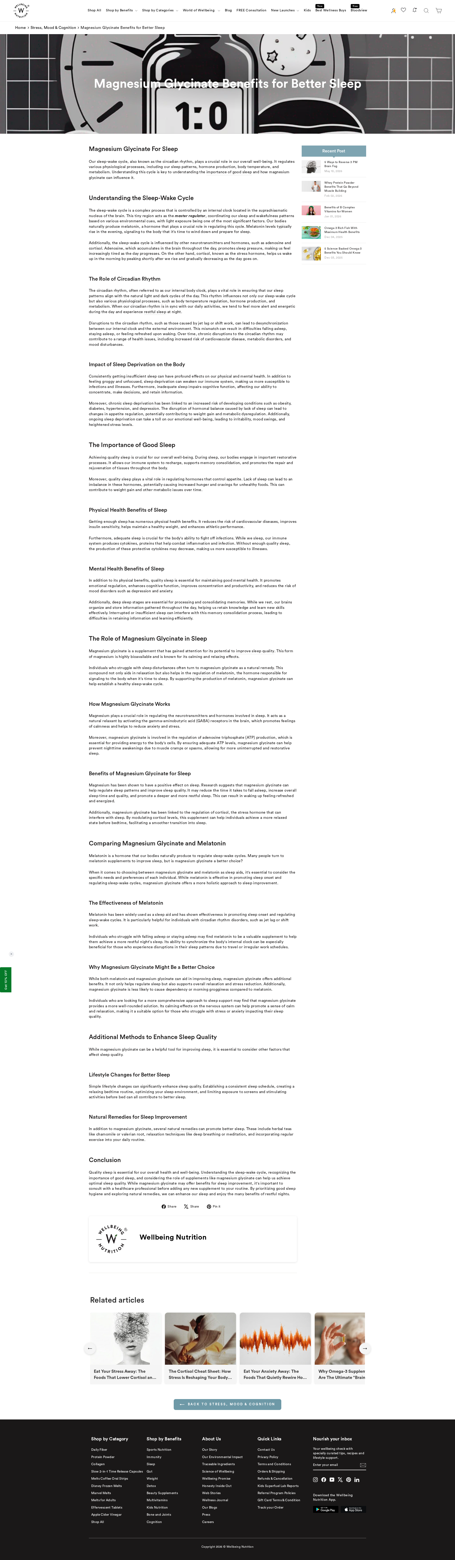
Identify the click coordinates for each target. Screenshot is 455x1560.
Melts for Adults (103, 1500)
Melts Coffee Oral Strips (109, 1478)
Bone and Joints (159, 1514)
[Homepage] (21, 10)
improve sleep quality (255, 651)
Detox (151, 1486)
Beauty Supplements (162, 1493)
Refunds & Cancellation (275, 1478)
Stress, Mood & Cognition (53, 28)
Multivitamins (157, 1500)
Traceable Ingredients (218, 1464)
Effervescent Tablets (106, 1507)
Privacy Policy (268, 1457)
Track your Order (270, 1507)
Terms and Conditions (274, 1464)
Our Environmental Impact (222, 1457)
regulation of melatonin (213, 673)
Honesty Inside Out (217, 1486)
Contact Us (266, 1449)
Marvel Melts (101, 1493)
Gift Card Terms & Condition (279, 1500)
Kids (307, 10)
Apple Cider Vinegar (106, 1514)
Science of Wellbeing (218, 1471)
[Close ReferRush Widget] (11, 954)
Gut (149, 1471)
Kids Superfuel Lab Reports (278, 1486)
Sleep (151, 1464)
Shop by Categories (158, 10)
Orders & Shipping (271, 1471)
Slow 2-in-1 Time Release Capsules (117, 1471)
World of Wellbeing (200, 10)
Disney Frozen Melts (106, 1486)
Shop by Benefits (120, 10)
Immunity (154, 1457)
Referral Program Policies (277, 1493)
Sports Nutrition (159, 1449)
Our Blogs (209, 1507)
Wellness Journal (215, 1500)
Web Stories (211, 1493)
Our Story (209, 1449)
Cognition (154, 1522)
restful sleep (155, 312)
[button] (438, 11)
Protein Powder (103, 1457)
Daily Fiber (99, 1449)
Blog (228, 10)
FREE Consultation (251, 10)
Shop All (94, 10)
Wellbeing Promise (216, 1478)
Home (20, 28)
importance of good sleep (229, 172)
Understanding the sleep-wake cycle (233, 1172)
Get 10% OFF (6, 980)
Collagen (98, 1464)
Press (206, 1514)
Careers (208, 1522)
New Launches (283, 10)
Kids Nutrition (157, 1507)
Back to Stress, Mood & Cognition (231, 1404)
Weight (152, 1478)
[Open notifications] (414, 10)
